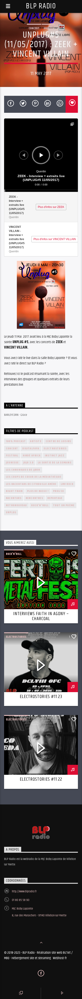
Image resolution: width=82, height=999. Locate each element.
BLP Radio (41, 6)
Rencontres (34, 498)
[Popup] (72, 124)
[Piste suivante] (58, 155)
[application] (41, 155)
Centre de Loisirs (58, 441)
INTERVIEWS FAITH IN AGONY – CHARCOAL (41, 616)
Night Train (14, 491)
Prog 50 (58, 491)
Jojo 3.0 (28, 462)
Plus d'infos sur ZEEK (51, 207)
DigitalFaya (30, 448)
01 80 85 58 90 (20, 900)
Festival (12, 455)
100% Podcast (16, 441)
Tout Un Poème (64, 505)
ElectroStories (55, 448)
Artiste (35, 441)
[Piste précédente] (23, 155)
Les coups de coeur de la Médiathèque (33, 477)
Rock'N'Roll (40, 505)
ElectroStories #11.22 (41, 779)
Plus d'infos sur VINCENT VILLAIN (54, 239)
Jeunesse (12, 462)
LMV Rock (67, 484)
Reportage (55, 498)
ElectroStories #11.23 (41, 696)
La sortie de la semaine (55, 462)
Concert (34, 28)
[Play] (41, 155)
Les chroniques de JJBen (23, 470)
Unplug (48, 28)
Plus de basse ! (38, 491)
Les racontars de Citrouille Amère (31, 484)
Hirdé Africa (32, 455)
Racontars (13, 498)
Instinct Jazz (55, 455)
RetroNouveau (16, 505)
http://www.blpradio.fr (24, 891)
